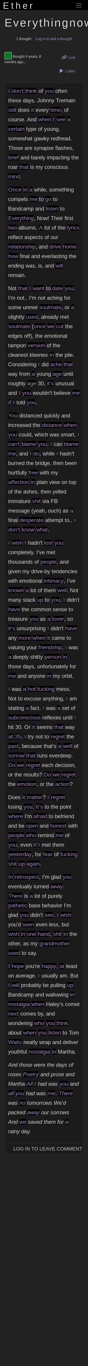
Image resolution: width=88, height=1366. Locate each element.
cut (59, 326)
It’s (39, 807)
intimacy (54, 581)
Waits (15, 1042)
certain (16, 129)
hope (18, 966)
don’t (17, 91)
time (56, 110)
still (12, 110)
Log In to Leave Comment (47, 1149)
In (10, 877)
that (23, 167)
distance (52, 425)
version (36, 345)
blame (29, 444)
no (22, 1103)
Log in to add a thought (53, 39)
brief (13, 157)
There (15, 896)
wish (17, 543)
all (11, 1093)
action (62, 784)
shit (36, 501)
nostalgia (19, 1004)
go (48, 199)
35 (18, 736)
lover (58, 619)
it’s (50, 383)
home (69, 247)
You (12, 415)
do (36, 454)
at (10, 736)
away (57, 886)
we (50, 326)
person (53, 657)
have (14, 609)
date (57, 288)
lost (48, 543)
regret (58, 736)
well (62, 590)
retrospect (27, 877)
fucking (45, 689)
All (29, 1084)
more (25, 638)
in (25, 190)
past (13, 746)
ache (56, 364)
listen (52, 209)
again (33, 864)
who (31, 835)
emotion (26, 784)
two (12, 228)
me (33, 199)
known (16, 590)
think (31, 91)
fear (47, 854)
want (38, 288)
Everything (21, 218)
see (61, 119)
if (9, 402)
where (15, 816)
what (42, 530)
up (40, 600)
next (13, 1014)
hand (44, 934)
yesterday (20, 854)
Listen (70, 71)
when (44, 119)
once (39, 326)
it (32, 110)
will (59, 266)
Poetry (31, 1074)
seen (28, 924)
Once (14, 190)
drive (55, 247)
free (33, 473)
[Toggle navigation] (78, 5)
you (49, 91)
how (13, 256)
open (32, 826)
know (28, 530)
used (32, 317)
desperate (31, 520)
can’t (14, 444)
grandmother (54, 943)
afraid (40, 816)
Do (11, 765)
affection (18, 482)
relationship (21, 247)
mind (14, 176)
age (57, 374)
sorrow (16, 755)
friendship (50, 647)
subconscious (24, 717)
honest (58, 826)
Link (73, 57)
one (31, 934)
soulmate (50, 307)
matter (34, 797)
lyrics (73, 228)
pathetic (17, 905)
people (48, 562)
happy (49, 966)
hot (31, 689)
